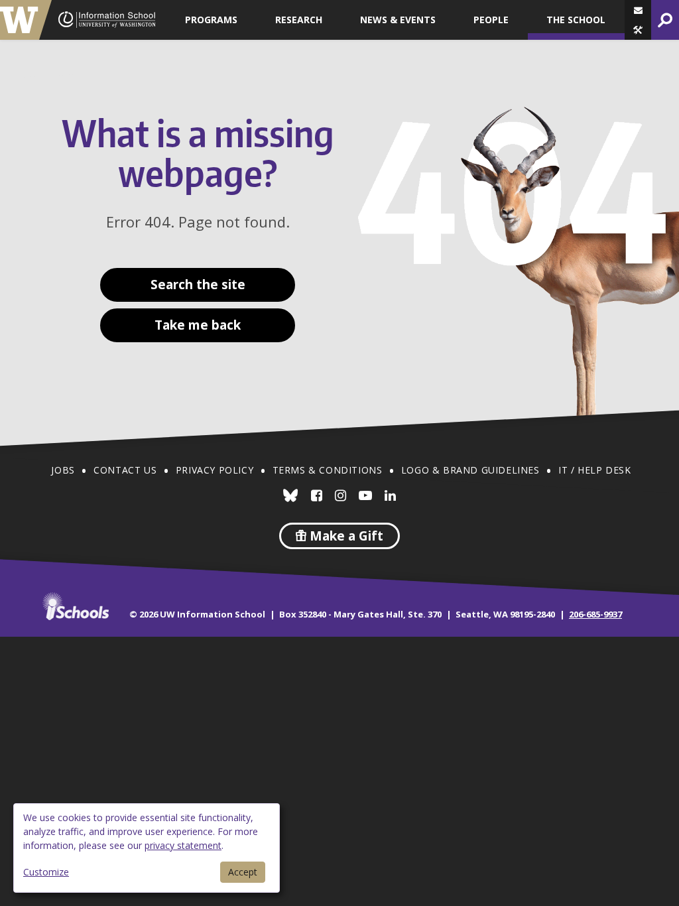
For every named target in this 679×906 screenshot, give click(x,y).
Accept (242, 872)
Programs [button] (211, 19)
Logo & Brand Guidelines (470, 470)
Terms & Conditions (328, 470)
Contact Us (124, 470)
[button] (638, 30)
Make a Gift (344, 536)
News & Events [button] (398, 19)
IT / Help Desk (594, 470)
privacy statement (183, 845)
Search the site (198, 284)
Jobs (62, 470)
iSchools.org (75, 606)
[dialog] (146, 848)
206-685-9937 (595, 614)
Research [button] (298, 19)
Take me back (197, 325)
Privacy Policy (214, 470)
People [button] (491, 19)
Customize (46, 872)
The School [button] (575, 19)
